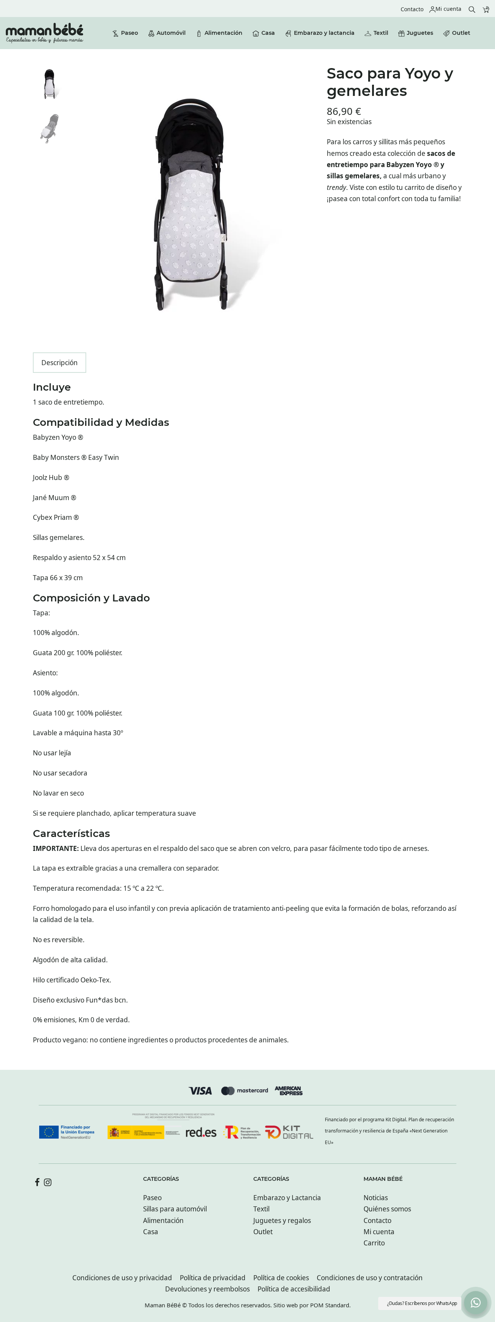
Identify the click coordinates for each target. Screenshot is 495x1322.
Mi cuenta (379, 1231)
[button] (475, 1302)
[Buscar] (472, 8)
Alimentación (163, 1220)
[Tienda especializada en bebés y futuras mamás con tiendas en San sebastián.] (44, 33)
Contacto (377, 1220)
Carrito (374, 1242)
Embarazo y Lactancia (287, 1197)
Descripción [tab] (59, 362)
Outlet (263, 1231)
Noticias (376, 1197)
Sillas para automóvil (175, 1208)
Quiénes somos (387, 1208)
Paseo (152, 1197)
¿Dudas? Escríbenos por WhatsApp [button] (422, 1303)
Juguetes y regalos (282, 1220)
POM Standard (329, 1305)
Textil (261, 1208)
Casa (150, 1231)
